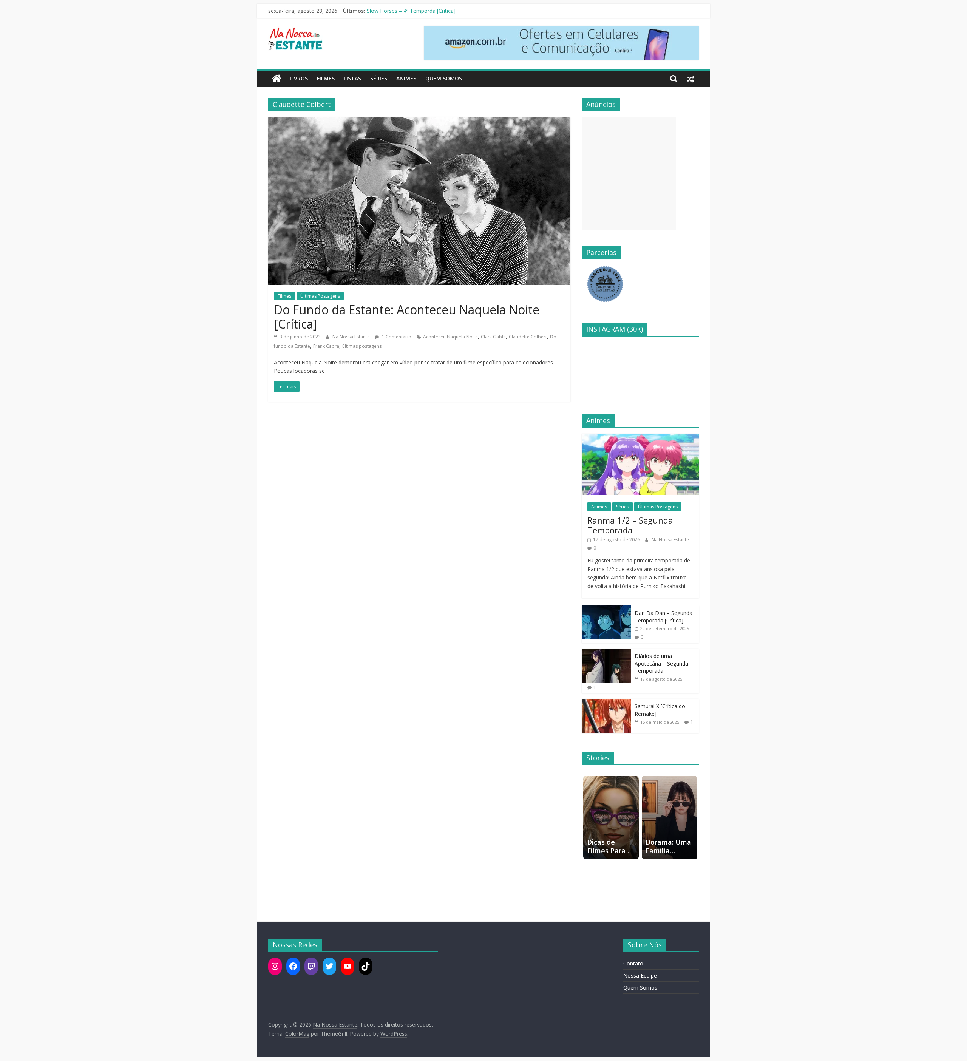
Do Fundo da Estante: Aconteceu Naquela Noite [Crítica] (406, 316)
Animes (406, 78)
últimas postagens (362, 346)
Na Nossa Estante (351, 337)
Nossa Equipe (640, 975)
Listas (352, 78)
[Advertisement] (629, 173)
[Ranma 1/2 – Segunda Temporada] (640, 437)
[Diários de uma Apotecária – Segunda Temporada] (606, 652)
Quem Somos (443, 78)
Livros (299, 78)
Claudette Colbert (528, 337)
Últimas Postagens (320, 296)
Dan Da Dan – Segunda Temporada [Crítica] (663, 616)
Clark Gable (493, 337)
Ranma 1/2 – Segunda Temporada (630, 525)
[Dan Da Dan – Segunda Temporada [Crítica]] (606, 609)
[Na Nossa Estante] (276, 78)
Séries (378, 78)
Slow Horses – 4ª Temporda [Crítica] (411, 10)
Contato (633, 963)
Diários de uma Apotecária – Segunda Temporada (661, 663)
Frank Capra (326, 346)
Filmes (326, 78)
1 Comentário (396, 337)
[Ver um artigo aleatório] (690, 78)
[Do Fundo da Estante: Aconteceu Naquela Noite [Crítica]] (419, 121)
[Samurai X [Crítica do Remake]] (606, 702)
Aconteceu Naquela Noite (450, 337)
